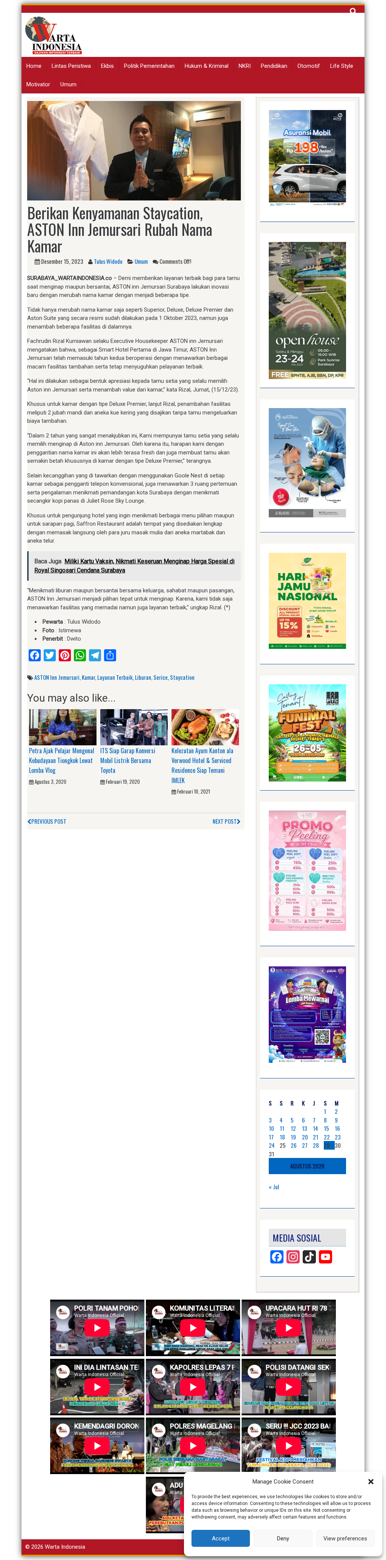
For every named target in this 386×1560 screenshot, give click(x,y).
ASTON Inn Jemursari (57, 677)
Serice (160, 677)
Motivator (38, 84)
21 (315, 1137)
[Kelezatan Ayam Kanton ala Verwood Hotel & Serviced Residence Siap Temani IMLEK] (205, 726)
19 (293, 1137)
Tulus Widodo (108, 261)
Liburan (143, 677)
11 (282, 1128)
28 (316, 1145)
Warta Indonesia (65, 1546)
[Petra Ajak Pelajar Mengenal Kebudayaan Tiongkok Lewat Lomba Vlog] (62, 726)
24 (272, 1145)
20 (305, 1137)
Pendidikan (274, 66)
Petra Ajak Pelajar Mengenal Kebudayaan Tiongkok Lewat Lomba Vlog (61, 760)
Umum (68, 84)
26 (294, 1145)
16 (337, 1128)
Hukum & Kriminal (206, 66)
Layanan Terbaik (115, 677)
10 (271, 1128)
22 (327, 1137)
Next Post (225, 821)
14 (315, 1128)
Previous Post (48, 821)
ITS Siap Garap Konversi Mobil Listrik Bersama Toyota (127, 760)
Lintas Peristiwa (71, 66)
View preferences (345, 1538)
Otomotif (308, 66)
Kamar (88, 677)
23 (338, 1137)
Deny (283, 1538)
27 (305, 1145)
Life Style (341, 66)
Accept (221, 1538)
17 (271, 1137)
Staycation (182, 677)
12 (293, 1128)
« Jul (274, 1186)
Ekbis (107, 66)
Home (33, 66)
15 (326, 1128)
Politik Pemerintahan (149, 66)
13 (304, 1128)
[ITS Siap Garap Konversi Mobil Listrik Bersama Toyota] (134, 726)
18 (282, 1137)
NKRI (245, 66)
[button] (371, 1481)
